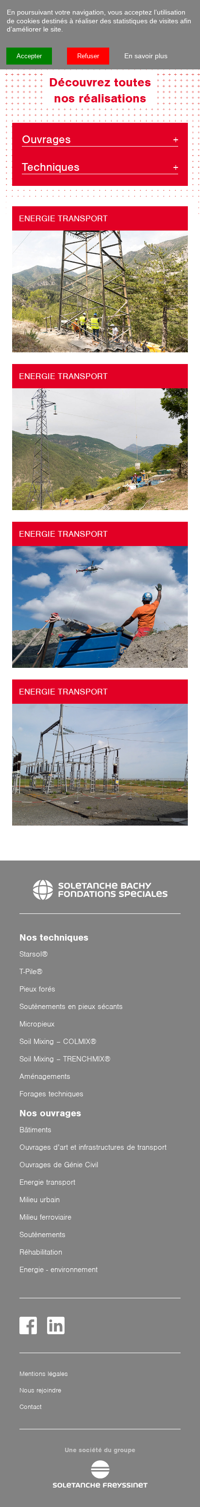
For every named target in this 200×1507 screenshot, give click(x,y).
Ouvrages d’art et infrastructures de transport (93, 1147)
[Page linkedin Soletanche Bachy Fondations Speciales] (56, 1325)
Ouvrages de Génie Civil (58, 1165)
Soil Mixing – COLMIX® (58, 1041)
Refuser (88, 56)
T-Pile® (31, 972)
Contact (30, 1407)
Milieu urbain (39, 1200)
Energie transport (63, 218)
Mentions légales (43, 1374)
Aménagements (44, 1076)
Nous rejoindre (40, 1390)
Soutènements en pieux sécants (71, 1006)
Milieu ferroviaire (45, 1217)
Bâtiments (35, 1130)
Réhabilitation (40, 1252)
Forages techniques (51, 1094)
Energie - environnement (58, 1270)
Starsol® (33, 954)
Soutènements (42, 1235)
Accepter (29, 56)
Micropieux (36, 1024)
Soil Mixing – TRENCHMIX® (65, 1059)
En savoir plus (145, 56)
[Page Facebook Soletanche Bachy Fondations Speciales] (28, 1325)
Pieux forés (37, 989)
